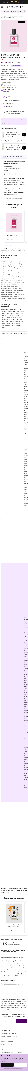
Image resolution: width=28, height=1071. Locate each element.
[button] (2, 226)
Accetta (7, 1065)
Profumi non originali (6, 1047)
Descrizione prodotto (8, 245)
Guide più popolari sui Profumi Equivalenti (11, 1052)
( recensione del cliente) (14, 62)
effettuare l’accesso (10, 984)
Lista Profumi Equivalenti (7, 1033)
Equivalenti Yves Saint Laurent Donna (14, 16)
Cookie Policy (7, 1068)
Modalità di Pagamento (7, 1041)
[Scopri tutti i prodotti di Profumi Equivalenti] (2, 7)
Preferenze (20, 1065)
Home (2, 16)
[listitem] (14, 226)
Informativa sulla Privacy (17, 1068)
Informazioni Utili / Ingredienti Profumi (13, 333)
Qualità (3, 1039)
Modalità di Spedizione (7, 1044)
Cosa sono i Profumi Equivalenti (9, 1036)
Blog (2, 1049)
